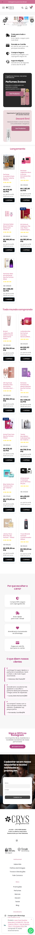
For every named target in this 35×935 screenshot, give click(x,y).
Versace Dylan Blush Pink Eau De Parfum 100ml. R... (8, 227)
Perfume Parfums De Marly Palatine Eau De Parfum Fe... (25, 386)
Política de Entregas (17, 868)
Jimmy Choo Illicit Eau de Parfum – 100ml (8, 535)
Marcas (17, 894)
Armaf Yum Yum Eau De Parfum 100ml (8, 436)
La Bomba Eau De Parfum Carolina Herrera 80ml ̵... (25, 334)
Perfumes (17, 891)
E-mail (7, 790)
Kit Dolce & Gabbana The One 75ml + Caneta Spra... (25, 227)
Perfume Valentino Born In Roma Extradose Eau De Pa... (25, 174)
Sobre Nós (17, 864)
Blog (17, 905)
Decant (17, 898)
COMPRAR (8, 200)
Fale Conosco (17, 875)
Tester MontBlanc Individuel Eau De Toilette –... (25, 437)
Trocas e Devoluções (17, 872)
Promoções (17, 887)
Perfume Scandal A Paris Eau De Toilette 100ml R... (8, 177)
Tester (17, 902)
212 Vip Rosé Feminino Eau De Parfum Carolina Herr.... (8, 385)
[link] (17, 850)
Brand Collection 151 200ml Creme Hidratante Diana (8, 334)
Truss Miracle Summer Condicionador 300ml (25, 536)
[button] (31, 931)
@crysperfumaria (17, 746)
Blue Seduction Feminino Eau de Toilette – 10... (8, 487)
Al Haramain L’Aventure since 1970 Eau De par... (25, 481)
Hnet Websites (23, 833)
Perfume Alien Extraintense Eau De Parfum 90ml (8, 276)
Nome (6, 783)
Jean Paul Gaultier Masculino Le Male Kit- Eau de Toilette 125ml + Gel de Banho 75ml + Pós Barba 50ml (18, 923)
